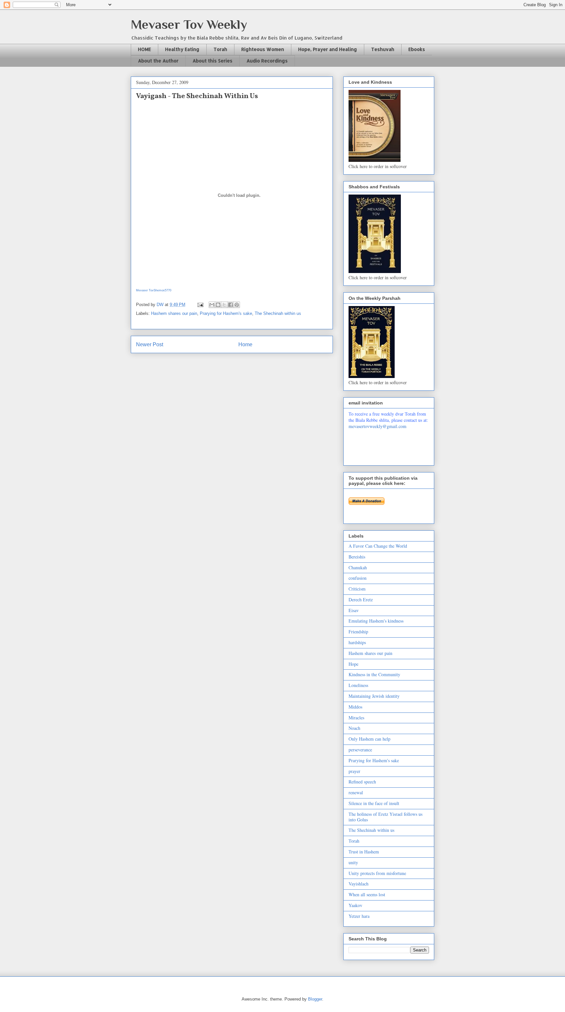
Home (245, 344)
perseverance (360, 749)
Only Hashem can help (369, 739)
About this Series (212, 60)
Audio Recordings (267, 60)
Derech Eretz (361, 599)
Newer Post (149, 344)
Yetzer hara (359, 916)
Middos (355, 707)
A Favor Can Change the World (378, 546)
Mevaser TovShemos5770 (153, 290)
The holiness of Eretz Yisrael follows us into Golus (385, 817)
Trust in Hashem (364, 852)
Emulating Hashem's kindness (376, 621)
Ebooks (416, 49)
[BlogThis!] (218, 304)
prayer (354, 771)
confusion (358, 578)
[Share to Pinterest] (236, 304)
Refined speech (362, 782)
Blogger (315, 999)
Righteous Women (262, 49)
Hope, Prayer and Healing (327, 49)
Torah (220, 49)
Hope (353, 664)
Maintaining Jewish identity (374, 696)
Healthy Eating (182, 49)
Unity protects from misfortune (377, 873)
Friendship (358, 631)
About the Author (158, 60)
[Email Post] (200, 304)
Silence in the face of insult (374, 803)
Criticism (357, 589)
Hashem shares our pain (174, 313)
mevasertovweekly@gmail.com (377, 426)
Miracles (356, 717)
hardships (357, 642)
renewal (356, 792)
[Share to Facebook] (230, 304)
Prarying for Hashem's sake (226, 313)
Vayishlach (358, 884)
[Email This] (212, 304)
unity (353, 862)
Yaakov (355, 905)
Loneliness (358, 685)
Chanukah (358, 567)
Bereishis (357, 557)
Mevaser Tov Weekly (189, 24)
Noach (354, 728)
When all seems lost (367, 894)
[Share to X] (224, 304)
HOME (144, 49)
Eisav (354, 610)
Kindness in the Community (374, 674)
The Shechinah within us (278, 313)
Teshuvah (382, 49)
